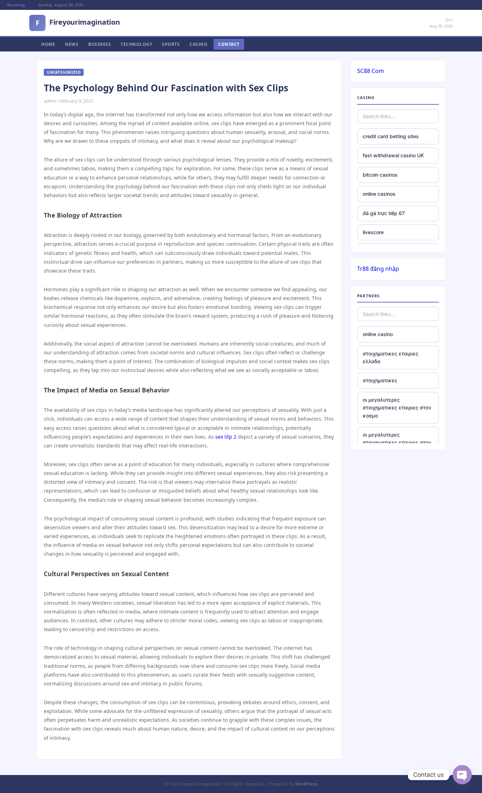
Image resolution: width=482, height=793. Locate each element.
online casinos (379, 194)
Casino (198, 44)
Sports (171, 44)
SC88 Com (370, 71)
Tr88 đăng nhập (378, 269)
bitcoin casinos (380, 175)
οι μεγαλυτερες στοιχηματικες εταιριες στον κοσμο (397, 408)
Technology (136, 44)
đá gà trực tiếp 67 (384, 213)
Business (99, 44)
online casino (378, 334)
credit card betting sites (391, 136)
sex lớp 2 (225, 436)
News (71, 44)
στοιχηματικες (380, 380)
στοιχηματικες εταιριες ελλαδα (390, 357)
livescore (373, 232)
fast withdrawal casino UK (393, 155)
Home (48, 44)
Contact (229, 44)
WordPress (306, 784)
